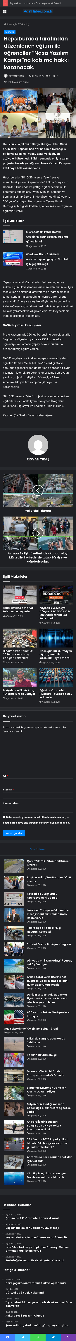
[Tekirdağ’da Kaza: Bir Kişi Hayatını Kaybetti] (14, 933)
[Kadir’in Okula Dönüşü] (14, 1060)
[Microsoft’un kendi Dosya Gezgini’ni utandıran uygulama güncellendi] (13, 236)
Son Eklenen (38, 849)
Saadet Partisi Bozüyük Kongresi (49, 944)
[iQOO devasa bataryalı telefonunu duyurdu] (20, 595)
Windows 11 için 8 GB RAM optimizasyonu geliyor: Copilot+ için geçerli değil (48, 259)
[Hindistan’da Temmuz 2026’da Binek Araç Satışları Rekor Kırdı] (20, 638)
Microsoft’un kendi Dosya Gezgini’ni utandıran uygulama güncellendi (47, 236)
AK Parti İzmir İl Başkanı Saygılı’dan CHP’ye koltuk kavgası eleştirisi (44, 1125)
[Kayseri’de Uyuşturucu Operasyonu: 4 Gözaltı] (14, 899)
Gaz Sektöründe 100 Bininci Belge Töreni (31, 1028)
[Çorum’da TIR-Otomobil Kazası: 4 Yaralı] (14, 866)
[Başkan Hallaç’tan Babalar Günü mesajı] (14, 882)
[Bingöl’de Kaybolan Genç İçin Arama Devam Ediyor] (14, 1093)
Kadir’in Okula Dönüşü (42, 1055)
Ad (5, 775)
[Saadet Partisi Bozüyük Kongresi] (14, 949)
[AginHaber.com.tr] (38, 11)
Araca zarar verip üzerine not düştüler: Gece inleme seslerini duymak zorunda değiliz (47, 981)
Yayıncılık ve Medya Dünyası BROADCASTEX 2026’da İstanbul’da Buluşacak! (55, 613)
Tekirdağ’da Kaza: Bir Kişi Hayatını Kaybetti (44, 930)
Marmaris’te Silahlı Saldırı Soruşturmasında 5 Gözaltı (45, 1073)
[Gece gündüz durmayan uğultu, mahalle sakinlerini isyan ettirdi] (56, 638)
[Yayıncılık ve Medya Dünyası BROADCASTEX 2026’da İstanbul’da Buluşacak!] (56, 595)
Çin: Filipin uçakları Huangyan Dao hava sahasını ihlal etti (47, 1175)
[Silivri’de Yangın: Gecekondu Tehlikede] (14, 1044)
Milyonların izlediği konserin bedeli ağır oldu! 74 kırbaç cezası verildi (49, 1108)
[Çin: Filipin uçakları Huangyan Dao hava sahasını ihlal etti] (14, 1178)
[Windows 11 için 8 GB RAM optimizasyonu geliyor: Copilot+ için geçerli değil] (13, 259)
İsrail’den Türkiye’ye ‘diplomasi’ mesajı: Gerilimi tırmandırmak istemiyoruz (48, 914)
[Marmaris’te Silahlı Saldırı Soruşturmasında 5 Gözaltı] (14, 1076)
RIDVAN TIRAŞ (16, 76)
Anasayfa (11, 24)
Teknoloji (24, 24)
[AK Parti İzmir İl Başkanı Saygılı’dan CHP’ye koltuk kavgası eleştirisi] (14, 1127)
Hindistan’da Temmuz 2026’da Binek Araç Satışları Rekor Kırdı (18, 654)
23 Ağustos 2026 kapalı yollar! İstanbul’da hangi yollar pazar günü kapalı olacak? (47, 1143)
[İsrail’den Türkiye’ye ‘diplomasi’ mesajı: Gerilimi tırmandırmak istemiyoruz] (14, 915)
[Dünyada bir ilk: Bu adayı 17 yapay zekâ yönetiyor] (14, 966)
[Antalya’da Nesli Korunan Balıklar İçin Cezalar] (14, 1162)
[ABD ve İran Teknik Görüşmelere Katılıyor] (14, 1017)
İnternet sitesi (11, 803)
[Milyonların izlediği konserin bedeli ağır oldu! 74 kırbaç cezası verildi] (14, 1109)
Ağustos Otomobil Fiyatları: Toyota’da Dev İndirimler (55, 694)
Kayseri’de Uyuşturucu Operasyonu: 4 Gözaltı (35, 3)
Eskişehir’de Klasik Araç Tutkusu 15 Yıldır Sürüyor (19, 692)
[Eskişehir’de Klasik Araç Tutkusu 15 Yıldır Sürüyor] (20, 677)
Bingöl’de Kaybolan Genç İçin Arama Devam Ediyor (46, 1089)
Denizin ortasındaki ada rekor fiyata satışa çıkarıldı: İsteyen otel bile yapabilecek (47, 998)
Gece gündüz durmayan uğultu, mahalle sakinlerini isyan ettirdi (55, 654)
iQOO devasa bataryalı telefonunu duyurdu (18, 609)
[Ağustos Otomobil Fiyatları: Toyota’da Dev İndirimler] (56, 677)
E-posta (8, 789)
